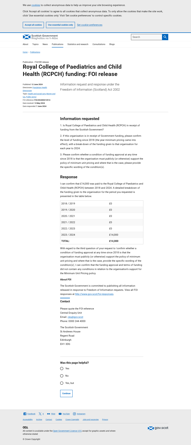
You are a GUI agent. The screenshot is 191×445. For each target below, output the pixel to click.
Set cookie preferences (89, 24)
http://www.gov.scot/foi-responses (94, 294)
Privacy (105, 419)
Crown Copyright (72, 419)
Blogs (112, 44)
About (25, 44)
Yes (67, 368)
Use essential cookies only (60, 25)
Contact (49, 419)
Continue (66, 393)
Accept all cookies (33, 25)
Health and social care (37, 94)
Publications (57, 44)
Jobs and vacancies (91, 419)
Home (25, 52)
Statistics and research (77, 44)
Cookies (59, 419)
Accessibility (28, 419)
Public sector (31, 97)
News (45, 44)
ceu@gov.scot (75, 316)
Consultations (99, 44)
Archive (39, 419)
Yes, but (69, 383)
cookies (35, 5)
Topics (35, 44)
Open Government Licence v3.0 (67, 431)
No (67, 375)
